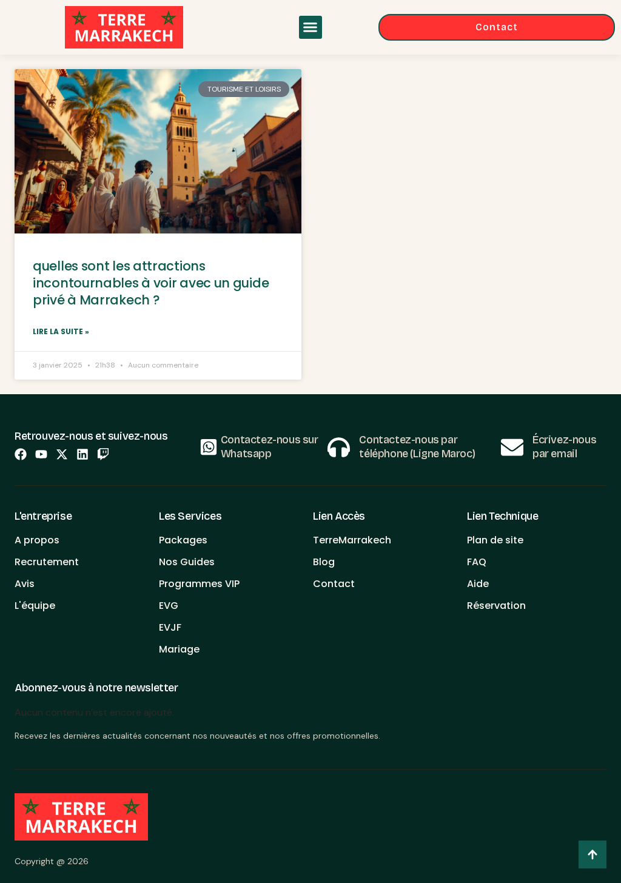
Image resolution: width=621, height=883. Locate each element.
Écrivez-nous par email (564, 446)
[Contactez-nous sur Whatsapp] (209, 447)
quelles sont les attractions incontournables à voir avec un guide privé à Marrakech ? (151, 283)
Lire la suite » (61, 331)
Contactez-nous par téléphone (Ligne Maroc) (417, 446)
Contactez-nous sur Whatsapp (269, 446)
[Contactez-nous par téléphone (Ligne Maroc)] (338, 447)
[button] (310, 27)
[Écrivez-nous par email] (512, 447)
